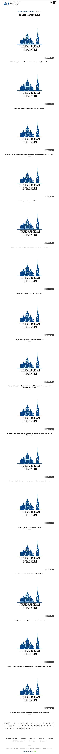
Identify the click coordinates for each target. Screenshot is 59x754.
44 (53, 726)
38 (35, 726)
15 (46, 723)
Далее (30, 728)
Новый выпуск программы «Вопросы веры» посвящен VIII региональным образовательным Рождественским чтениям (29, 386)
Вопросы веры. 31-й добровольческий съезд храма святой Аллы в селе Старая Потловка (29, 481)
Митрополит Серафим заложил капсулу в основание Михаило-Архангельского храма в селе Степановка (29, 154)
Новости (32, 738)
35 (25, 726)
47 (10, 728)
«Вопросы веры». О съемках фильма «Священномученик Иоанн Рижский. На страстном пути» (29, 666)
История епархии (11, 738)
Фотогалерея (33, 741)
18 (4, 726)
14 (43, 723)
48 (13, 728)
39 (38, 726)
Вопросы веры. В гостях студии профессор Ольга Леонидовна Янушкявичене (29, 247)
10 (31, 723)
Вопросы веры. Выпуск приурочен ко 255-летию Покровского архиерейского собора (29, 712)
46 (7, 728)
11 (34, 723)
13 (40, 723)
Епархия (50, 738)
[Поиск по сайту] (51, 2)
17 (53, 723)
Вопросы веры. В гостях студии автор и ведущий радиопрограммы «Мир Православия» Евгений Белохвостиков (29, 434)
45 (4, 728)
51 (23, 728)
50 (20, 728)
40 (41, 726)
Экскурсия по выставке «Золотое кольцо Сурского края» (29, 293)
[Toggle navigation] (54, 2)
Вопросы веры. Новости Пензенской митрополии (29, 200)
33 (19, 726)
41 (44, 726)
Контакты (43, 741)
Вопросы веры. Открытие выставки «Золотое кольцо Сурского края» (29, 108)
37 (32, 726)
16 (50, 723)
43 (50, 726)
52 (26, 728)
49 (17, 728)
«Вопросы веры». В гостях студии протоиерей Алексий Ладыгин (29, 573)
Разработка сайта (27, 751)
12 (37, 723)
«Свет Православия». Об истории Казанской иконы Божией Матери (29, 620)
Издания (41, 738)
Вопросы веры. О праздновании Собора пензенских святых (29, 339)
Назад (6, 723)
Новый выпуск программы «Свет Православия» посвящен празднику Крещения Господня (29, 62)
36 (29, 726)
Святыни (23, 738)
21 (13, 726)
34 (22, 726)
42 (47, 726)
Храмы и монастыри (19, 741)
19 (7, 726)
